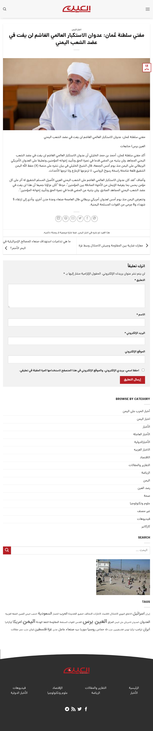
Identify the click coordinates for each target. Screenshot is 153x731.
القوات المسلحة (67, 622)
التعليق (139, 280)
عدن (55, 630)
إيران (147, 614)
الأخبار (146, 427)
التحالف (88, 614)
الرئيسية (134, 688)
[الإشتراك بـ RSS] (73, 709)
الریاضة (145, 473)
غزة (49, 629)
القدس (78, 622)
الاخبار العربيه (142, 450)
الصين (22, 614)
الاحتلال (114, 614)
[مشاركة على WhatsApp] (94, 218)
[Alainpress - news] (76, 9)
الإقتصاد (57, 688)
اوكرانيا (8, 622)
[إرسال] (7, 550)
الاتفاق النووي (125, 614)
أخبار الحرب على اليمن (136, 411)
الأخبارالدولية (142, 442)
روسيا (91, 629)
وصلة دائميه (50, 233)
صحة (147, 496)
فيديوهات (143, 519)
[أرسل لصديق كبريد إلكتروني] (73, 218)
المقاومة (54, 622)
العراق (111, 622)
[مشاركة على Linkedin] (58, 218)
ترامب (138, 629)
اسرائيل (139, 614)
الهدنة (39, 622)
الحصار (56, 614)
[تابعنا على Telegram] (67, 709)
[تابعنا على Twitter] (79, 709)
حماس (100, 629)
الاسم (140, 315)
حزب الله (109, 629)
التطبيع (81, 614)
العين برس (95, 621)
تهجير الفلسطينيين (121, 629)
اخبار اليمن (76, 30)
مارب (26, 629)
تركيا (132, 630)
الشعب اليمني (31, 614)
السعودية (45, 614)
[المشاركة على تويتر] (80, 218)
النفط (46, 622)
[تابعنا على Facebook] (86, 709)
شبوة (77, 629)
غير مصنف (143, 511)
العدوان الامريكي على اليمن (127, 622)
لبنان (31, 630)
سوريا (83, 629)
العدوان (145, 622)
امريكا (17, 622)
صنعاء (70, 629)
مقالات (14, 630)
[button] (147, 9)
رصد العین (144, 488)
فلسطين (41, 629)
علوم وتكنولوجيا (140, 503)
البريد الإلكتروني (135, 333)
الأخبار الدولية (19, 693)
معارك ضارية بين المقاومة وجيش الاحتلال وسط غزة (111, 245)
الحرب (64, 614)
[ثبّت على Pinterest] (65, 218)
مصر (21, 629)
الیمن (146, 480)
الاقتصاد (145, 457)
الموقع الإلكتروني (135, 352)
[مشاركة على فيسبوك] (87, 218)
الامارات (97, 614)
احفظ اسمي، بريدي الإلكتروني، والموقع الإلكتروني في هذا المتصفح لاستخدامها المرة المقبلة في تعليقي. (79, 370)
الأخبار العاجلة (141, 434)
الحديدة (72, 614)
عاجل (61, 629)
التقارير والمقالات (139, 465)
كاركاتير (145, 526)
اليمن (29, 621)
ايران (146, 629)
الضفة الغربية (11, 614)
